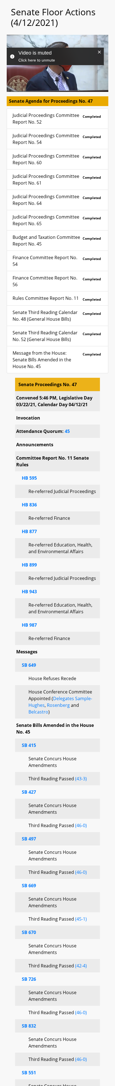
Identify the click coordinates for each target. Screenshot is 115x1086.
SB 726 (29, 979)
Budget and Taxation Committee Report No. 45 (57, 240)
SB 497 (29, 839)
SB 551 (29, 1073)
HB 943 (29, 592)
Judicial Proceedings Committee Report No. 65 (57, 220)
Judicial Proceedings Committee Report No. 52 (57, 118)
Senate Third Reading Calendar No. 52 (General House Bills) (57, 336)
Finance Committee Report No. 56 (57, 281)
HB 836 (29, 505)
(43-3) (81, 779)
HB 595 (29, 478)
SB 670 (29, 932)
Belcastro (38, 712)
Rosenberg (58, 705)
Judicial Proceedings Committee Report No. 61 (57, 179)
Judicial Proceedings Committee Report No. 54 (57, 139)
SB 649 (29, 665)
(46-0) (81, 825)
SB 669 (29, 885)
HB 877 (29, 531)
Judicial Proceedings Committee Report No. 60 (57, 159)
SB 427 (29, 792)
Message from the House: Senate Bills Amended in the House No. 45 (57, 359)
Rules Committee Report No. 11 (57, 298)
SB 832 (29, 1026)
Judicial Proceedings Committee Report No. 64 (57, 199)
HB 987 (29, 625)
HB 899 (29, 565)
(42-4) (81, 966)
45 (67, 431)
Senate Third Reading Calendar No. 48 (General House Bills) (57, 315)
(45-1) (81, 919)
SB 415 (29, 745)
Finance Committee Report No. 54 (57, 260)
